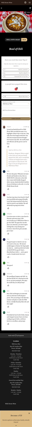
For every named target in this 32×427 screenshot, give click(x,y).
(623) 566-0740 (16, 351)
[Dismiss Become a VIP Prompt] (29, 413)
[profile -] (25, 2)
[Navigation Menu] (29, 2)
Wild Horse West (10, 404)
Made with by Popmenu (12, 335)
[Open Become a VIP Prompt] (16, 426)
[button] (2, 8)
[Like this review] (9, 146)
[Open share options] (30, 8)
